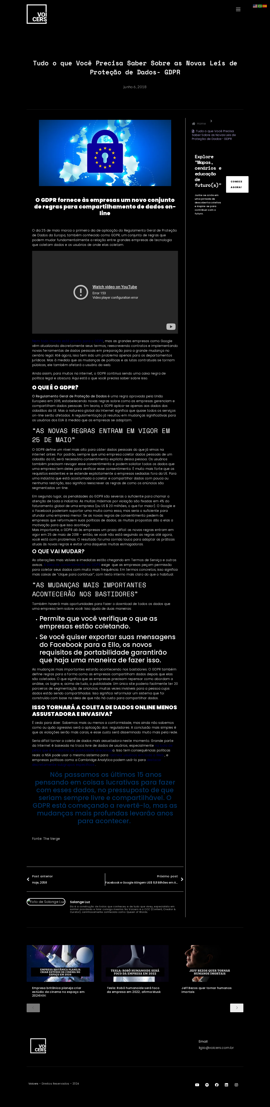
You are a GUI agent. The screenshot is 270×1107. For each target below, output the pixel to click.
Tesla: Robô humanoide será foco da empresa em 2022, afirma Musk (134, 990)
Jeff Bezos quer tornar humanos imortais (206, 990)
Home (201, 123)
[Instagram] (236, 1084)
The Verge (51, 838)
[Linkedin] (226, 1084)
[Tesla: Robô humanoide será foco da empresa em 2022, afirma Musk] (135, 963)
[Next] (236, 1008)
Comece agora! (236, 184)
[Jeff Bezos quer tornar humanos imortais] (209, 963)
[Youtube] (197, 1084)
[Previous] (33, 1008)
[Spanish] (264, 5)
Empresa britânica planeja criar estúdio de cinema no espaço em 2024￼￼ (58, 992)
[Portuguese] (260, 5)
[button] (190, 9)
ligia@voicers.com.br (216, 1047)
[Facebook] (216, 1084)
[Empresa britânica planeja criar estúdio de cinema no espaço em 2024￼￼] (60, 963)
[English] (255, 5)
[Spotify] (207, 1084)
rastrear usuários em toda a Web (136, 755)
